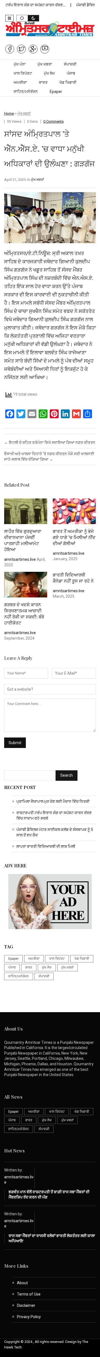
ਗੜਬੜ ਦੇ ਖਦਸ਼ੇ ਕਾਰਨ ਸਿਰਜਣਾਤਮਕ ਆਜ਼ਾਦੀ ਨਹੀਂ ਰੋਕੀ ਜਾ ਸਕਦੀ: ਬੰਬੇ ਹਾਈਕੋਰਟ (24, 614)
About (22, 1283)
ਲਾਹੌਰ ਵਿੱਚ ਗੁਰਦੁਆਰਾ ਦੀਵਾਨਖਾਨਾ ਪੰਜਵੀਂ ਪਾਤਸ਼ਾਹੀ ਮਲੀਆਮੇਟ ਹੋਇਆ (22, 540)
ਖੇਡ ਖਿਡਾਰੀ (67, 82)
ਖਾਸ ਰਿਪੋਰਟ (23, 73)
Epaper (56, 91)
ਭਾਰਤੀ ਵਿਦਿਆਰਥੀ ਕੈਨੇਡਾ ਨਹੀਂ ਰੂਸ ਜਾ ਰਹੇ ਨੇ (73, 578)
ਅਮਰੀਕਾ (20, 82)
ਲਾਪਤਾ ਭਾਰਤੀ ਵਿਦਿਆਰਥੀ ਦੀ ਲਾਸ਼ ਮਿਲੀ (45, 846)
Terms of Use (29, 1294)
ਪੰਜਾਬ (71, 73)
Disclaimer (26, 1305)
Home (9, 113)
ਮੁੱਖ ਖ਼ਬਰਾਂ (24, 113)
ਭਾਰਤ (43, 82)
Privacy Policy (29, 1317)
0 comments (53, 121)
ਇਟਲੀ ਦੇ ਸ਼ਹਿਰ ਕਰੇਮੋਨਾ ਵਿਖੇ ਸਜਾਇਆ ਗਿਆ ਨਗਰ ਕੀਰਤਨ (49, 442)
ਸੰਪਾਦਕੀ (70, 64)
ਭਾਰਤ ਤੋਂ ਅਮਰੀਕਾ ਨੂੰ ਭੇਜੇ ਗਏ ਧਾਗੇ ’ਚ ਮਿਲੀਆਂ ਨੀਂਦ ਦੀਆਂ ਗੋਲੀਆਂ (74, 537)
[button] (9, 18)
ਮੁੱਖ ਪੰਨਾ (20, 64)
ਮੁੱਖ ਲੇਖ (49, 73)
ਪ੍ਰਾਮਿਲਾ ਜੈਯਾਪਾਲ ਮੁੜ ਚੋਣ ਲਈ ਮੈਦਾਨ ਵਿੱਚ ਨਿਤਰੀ (52, 801)
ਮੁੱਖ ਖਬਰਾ (45, 64)
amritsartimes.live (20, 559)
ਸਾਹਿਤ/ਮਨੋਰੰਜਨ (26, 91)
